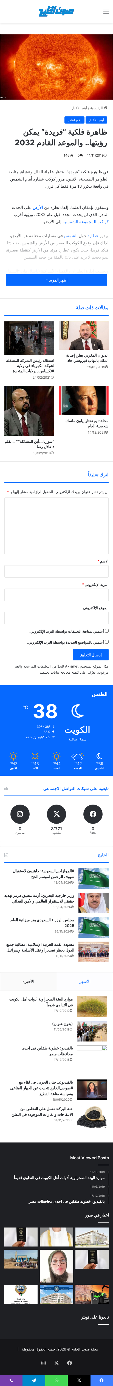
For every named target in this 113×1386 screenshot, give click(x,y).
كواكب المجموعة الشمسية (86, 221)
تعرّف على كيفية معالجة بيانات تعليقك (67, 672)
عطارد (92, 235)
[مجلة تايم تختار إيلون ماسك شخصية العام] (84, 400)
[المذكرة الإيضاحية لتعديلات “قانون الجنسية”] (21, 1237)
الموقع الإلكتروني (96, 608)
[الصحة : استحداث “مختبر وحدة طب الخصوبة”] (56, 1237)
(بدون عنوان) (62, 1023)
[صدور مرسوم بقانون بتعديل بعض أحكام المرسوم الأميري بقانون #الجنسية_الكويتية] (92, 1259)
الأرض (37, 207)
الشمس (70, 235)
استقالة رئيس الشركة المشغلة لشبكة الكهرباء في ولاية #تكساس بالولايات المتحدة (30, 365)
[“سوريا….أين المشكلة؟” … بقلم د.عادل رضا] (29, 411)
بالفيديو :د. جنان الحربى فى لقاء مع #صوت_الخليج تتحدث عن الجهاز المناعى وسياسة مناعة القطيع (41, 1088)
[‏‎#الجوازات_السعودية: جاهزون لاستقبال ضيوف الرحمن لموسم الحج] (93, 878)
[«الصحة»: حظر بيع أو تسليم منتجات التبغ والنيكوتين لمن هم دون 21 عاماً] (21, 1294)
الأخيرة (28, 981)
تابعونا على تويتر (95, 1317)
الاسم (103, 561)
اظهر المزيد (57, 280)
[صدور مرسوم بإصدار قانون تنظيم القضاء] (92, 1237)
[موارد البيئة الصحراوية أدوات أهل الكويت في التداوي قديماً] (92, 1006)
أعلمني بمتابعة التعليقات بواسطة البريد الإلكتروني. (66, 631)
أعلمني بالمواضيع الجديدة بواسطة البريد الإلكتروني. (65, 642)
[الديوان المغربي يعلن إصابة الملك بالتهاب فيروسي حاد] (84, 335)
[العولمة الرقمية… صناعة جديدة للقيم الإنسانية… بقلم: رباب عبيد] (56, 1266)
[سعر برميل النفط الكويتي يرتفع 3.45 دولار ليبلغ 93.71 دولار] (92, 1294)
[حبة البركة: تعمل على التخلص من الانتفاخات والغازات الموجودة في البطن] (92, 1117)
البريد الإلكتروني (95, 584)
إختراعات (74, 120)
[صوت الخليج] (56, 11)
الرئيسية (97, 108)
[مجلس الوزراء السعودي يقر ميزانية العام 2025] (93, 927)
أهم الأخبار (79, 108)
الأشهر (85, 981)
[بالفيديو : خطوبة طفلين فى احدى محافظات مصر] (92, 1060)
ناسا (34, 271)
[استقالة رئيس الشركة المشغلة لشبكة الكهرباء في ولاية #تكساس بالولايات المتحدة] (29, 338)
